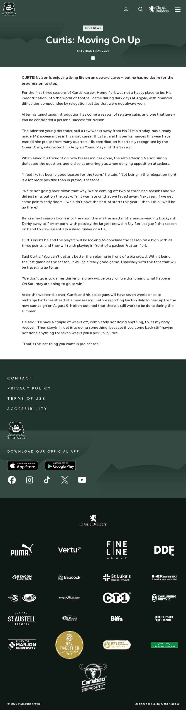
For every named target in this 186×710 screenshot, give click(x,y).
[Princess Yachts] (69, 597)
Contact (20, 378)
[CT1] (117, 597)
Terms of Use (26, 398)
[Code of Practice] (69, 645)
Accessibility (27, 409)
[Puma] (22, 550)
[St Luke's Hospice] (117, 577)
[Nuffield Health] (164, 618)
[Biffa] (117, 618)
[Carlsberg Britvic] (164, 598)
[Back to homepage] (9, 9)
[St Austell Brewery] (22, 618)
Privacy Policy (29, 388)
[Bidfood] (69, 618)
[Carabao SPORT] (93, 678)
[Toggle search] (140, 9)
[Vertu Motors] (69, 550)
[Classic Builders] (93, 521)
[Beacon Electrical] (22, 577)
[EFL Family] (117, 644)
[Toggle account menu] (126, 9)
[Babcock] (69, 577)
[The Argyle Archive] (164, 645)
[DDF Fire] (164, 550)
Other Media (170, 703)
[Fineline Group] (117, 550)
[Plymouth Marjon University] (22, 645)
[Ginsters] (22, 598)
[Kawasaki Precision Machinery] (164, 577)
